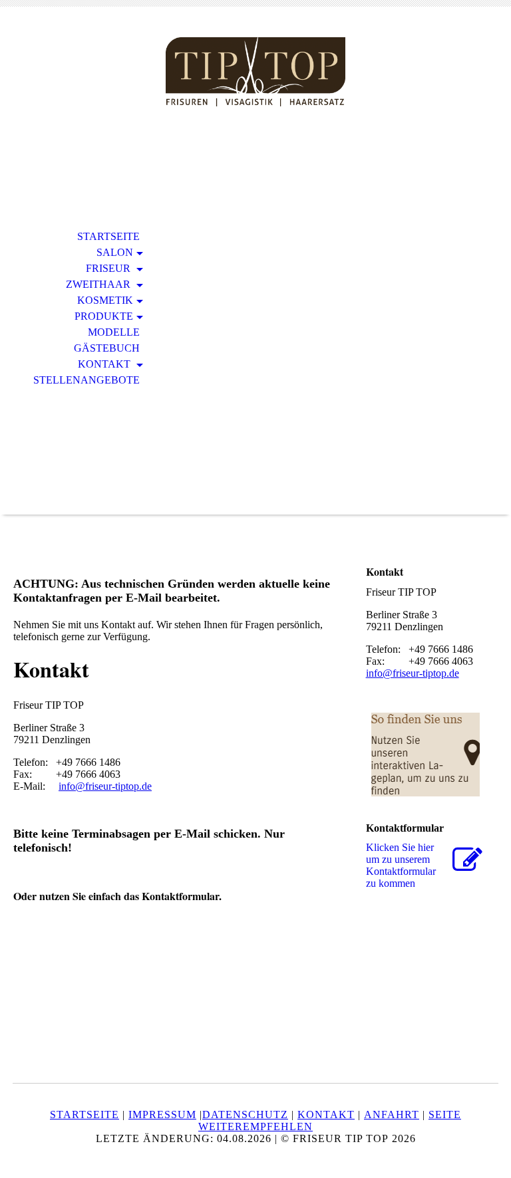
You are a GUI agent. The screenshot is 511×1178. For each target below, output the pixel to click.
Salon (114, 252)
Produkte (104, 316)
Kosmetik (105, 300)
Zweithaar (99, 284)
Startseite (108, 236)
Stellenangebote (86, 380)
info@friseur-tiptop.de (105, 786)
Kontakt (105, 364)
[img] (255, 71)
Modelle (114, 332)
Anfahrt (391, 1114)
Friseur (109, 268)
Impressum (162, 1114)
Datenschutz (245, 1114)
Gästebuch (107, 348)
